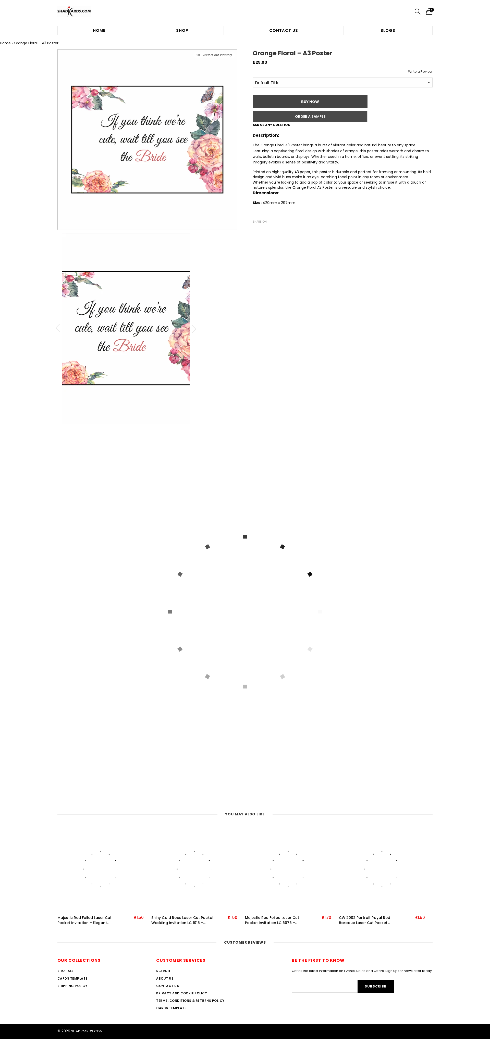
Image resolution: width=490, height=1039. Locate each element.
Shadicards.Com (87, 1031)
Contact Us (283, 30)
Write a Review (420, 71)
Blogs (388, 30)
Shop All (65, 971)
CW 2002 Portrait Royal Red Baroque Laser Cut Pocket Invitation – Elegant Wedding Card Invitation (371, 920)
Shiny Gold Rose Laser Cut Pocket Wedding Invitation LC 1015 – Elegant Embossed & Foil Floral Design (182, 920)
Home (99, 30)
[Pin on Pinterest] (271, 230)
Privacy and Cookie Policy (181, 993)
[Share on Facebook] (256, 230)
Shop (182, 30)
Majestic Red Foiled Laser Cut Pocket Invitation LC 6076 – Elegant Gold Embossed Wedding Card (276, 920)
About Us (165, 978)
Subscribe (375, 986)
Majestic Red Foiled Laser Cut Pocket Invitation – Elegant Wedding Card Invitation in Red (86, 920)
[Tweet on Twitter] (263, 230)
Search (163, 971)
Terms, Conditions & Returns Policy (190, 1000)
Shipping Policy (72, 986)
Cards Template (72, 978)
